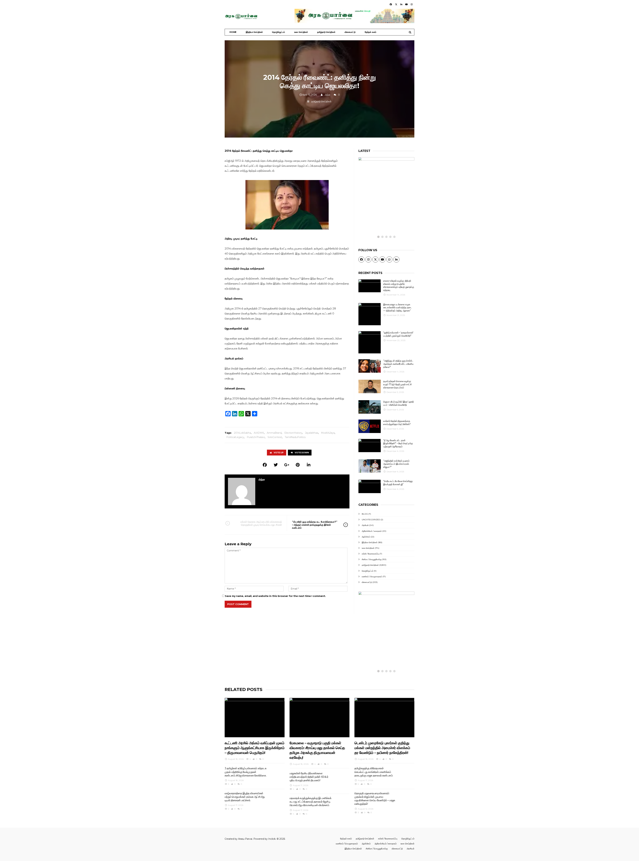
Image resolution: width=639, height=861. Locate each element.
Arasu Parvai (245, 838)
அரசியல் (365, 525)
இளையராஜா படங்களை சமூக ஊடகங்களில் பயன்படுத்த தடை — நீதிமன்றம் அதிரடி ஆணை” (397, 307)
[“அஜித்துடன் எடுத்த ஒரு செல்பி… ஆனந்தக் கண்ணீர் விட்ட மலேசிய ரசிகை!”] (369, 366)
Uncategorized (371, 519)
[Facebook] (391, 4)
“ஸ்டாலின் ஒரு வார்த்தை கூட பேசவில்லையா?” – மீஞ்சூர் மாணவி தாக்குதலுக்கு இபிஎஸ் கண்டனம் (314, 524)
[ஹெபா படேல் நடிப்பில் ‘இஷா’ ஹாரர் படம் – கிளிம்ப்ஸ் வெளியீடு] (369, 407)
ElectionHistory (293, 432)
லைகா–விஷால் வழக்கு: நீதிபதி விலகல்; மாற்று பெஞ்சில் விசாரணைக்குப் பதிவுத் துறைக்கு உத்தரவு (398, 285)
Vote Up (279, 452)
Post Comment (238, 604)
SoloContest (275, 437)
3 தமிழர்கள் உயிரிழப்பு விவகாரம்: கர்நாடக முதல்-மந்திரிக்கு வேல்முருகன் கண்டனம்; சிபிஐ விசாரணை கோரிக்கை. (245, 772)
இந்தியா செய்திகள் (254, 32)
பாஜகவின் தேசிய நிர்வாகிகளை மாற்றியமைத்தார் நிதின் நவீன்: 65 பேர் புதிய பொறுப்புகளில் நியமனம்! (309, 777)
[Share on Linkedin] (309, 465)
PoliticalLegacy (235, 437)
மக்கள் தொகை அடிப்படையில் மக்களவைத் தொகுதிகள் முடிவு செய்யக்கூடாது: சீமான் (261, 523)
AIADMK (259, 432)
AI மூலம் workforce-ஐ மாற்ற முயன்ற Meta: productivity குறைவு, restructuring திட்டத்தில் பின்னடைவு (382, 648)
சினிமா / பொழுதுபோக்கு (372, 559)
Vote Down (302, 452)
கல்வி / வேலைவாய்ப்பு (370, 553)
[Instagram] (411, 4)
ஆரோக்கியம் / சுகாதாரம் (372, 531)
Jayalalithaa (311, 432)
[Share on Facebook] (265, 465)
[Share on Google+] (287, 465)
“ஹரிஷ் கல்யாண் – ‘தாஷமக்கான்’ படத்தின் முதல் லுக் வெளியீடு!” (398, 334)
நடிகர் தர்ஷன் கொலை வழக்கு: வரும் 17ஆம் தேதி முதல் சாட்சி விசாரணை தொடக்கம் (397, 384)
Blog (365, 514)
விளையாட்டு (350, 32)
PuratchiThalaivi (256, 437)
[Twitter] (396, 4)
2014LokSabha (242, 432)
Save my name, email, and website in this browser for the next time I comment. (275, 596)
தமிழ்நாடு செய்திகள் (326, 32)
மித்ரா (327, 94)
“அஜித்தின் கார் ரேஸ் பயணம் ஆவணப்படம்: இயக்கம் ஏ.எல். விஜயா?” (396, 463)
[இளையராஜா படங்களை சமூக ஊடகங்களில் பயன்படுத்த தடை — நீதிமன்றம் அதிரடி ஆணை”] (369, 314)
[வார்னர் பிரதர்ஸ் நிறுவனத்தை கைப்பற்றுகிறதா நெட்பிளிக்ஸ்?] (369, 426)
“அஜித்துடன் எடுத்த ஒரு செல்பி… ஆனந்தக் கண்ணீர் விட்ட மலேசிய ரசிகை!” (398, 363)
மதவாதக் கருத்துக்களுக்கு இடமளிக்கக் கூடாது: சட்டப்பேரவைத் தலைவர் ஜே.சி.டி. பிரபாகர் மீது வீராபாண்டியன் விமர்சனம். (310, 802)
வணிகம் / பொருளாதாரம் (372, 576)
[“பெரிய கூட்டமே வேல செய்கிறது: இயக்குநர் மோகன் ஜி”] (369, 486)
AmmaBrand (274, 432)
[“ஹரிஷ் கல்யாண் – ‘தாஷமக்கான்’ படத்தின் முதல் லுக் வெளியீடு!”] (369, 342)
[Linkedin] (401, 4)
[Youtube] (406, 4)
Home (232, 32)
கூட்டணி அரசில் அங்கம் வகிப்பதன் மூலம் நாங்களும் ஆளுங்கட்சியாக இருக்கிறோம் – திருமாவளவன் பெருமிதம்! (254, 748)
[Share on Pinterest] (298, 465)
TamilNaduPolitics (295, 437)
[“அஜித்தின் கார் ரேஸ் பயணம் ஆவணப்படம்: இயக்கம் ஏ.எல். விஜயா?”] (369, 466)
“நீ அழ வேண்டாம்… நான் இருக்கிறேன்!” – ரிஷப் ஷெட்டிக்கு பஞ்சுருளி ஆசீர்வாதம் (398, 443)
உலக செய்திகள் (301, 32)
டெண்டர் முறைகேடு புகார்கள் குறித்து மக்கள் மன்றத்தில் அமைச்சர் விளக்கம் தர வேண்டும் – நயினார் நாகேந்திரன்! (382, 748)
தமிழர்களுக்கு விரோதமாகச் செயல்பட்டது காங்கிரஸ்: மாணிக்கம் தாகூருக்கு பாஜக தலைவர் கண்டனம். (373, 772)
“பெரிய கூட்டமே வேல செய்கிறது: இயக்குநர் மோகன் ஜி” (398, 483)
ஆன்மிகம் (366, 536)
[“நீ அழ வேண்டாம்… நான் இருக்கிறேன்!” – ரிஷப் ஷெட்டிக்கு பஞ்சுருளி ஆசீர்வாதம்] (369, 445)
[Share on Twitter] (276, 465)
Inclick (272, 838)
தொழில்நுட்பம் (278, 32)
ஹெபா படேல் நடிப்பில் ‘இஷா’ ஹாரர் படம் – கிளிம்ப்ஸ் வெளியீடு (398, 403)
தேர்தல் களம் (370, 32)
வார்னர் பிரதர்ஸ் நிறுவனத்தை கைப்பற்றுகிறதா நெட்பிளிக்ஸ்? (397, 423)
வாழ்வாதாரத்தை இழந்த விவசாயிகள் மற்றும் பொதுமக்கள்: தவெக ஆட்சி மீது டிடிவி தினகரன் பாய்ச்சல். (245, 797)
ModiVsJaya (328, 432)
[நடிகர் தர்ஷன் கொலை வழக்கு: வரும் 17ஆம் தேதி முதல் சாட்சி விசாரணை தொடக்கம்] (369, 386)
